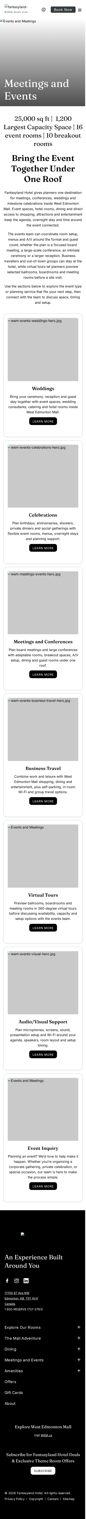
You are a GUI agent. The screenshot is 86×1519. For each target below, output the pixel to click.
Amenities (14, 1357)
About (10, 1389)
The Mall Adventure (23, 1324)
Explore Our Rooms (23, 1313)
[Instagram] (16, 1280)
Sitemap (69, 1484)
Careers (52, 1484)
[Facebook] (7, 1280)
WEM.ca (45, 1421)
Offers (45, 9)
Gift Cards (14, 1378)
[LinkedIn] (26, 1280)
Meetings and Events (24, 1346)
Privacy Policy (15, 1484)
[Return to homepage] (43, 1238)
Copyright (36, 1484)
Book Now (63, 10)
